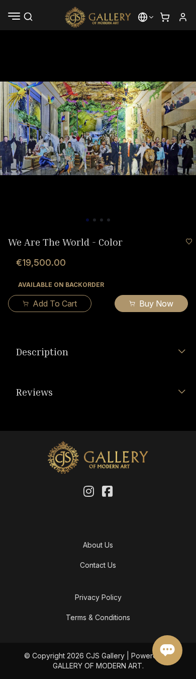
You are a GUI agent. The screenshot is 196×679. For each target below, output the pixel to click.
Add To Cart (55, 303)
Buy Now (156, 303)
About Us (98, 545)
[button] (143, 17)
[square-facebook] (107, 492)
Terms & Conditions (98, 617)
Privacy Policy (98, 597)
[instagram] (88, 492)
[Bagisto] (98, 17)
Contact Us (98, 565)
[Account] (183, 17)
